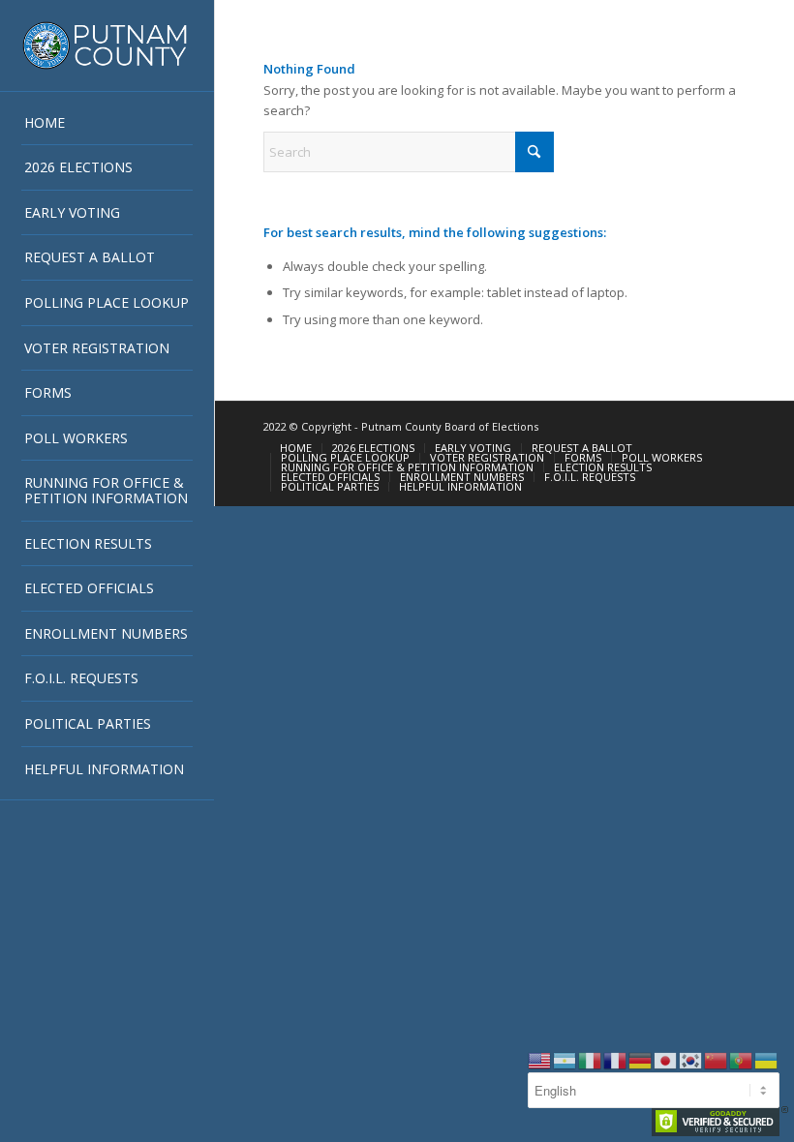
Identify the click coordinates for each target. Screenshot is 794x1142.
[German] (641, 1058)
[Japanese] (666, 1058)
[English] (540, 1058)
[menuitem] (107, 123)
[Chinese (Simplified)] (716, 1058)
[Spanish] (565, 1058)
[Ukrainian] (766, 1058)
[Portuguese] (741, 1058)
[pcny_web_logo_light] (107, 45)
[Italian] (590, 1058)
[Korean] (691, 1058)
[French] (615, 1058)
